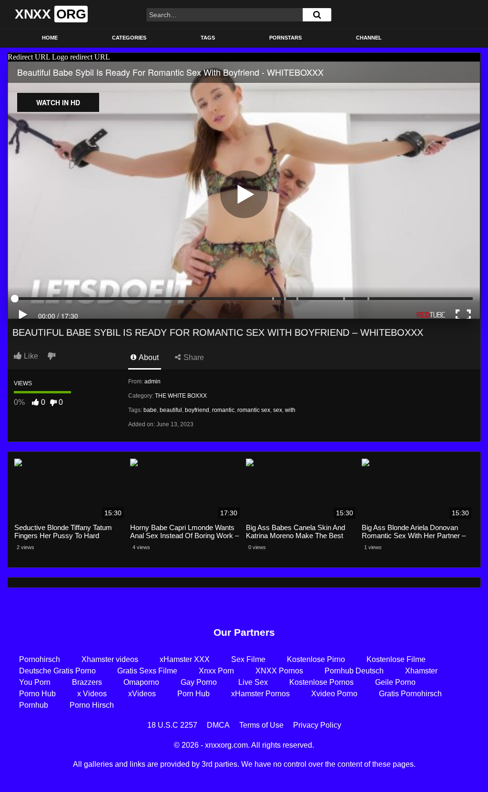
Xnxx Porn (216, 671)
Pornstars (285, 37)
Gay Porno (199, 682)
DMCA (218, 725)
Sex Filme (248, 659)
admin (152, 381)
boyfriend (197, 410)
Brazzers (87, 682)
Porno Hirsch (92, 705)
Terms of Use (261, 725)
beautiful (171, 410)
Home (50, 37)
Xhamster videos (109, 659)
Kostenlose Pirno (316, 659)
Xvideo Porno (334, 694)
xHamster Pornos (260, 694)
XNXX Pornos (279, 671)
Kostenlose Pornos (321, 682)
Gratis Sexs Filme (147, 671)
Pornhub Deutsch (354, 671)
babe (150, 410)
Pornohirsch (39, 659)
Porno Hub (37, 694)
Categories (129, 37)
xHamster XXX (185, 659)
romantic (223, 410)
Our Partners (244, 632)
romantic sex (253, 410)
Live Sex (253, 682)
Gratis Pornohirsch (410, 694)
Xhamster (421, 671)
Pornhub (33, 705)
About (148, 357)
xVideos (142, 694)
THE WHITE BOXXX (181, 395)
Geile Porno (395, 682)
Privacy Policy (317, 725)
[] (317, 14)
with (290, 410)
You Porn (35, 682)
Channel (369, 37)
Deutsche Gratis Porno (57, 671)
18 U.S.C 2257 (172, 725)
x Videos (92, 694)
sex (277, 410)
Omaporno (141, 682)
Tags (208, 37)
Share (193, 357)
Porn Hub (193, 694)
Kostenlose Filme (396, 659)
